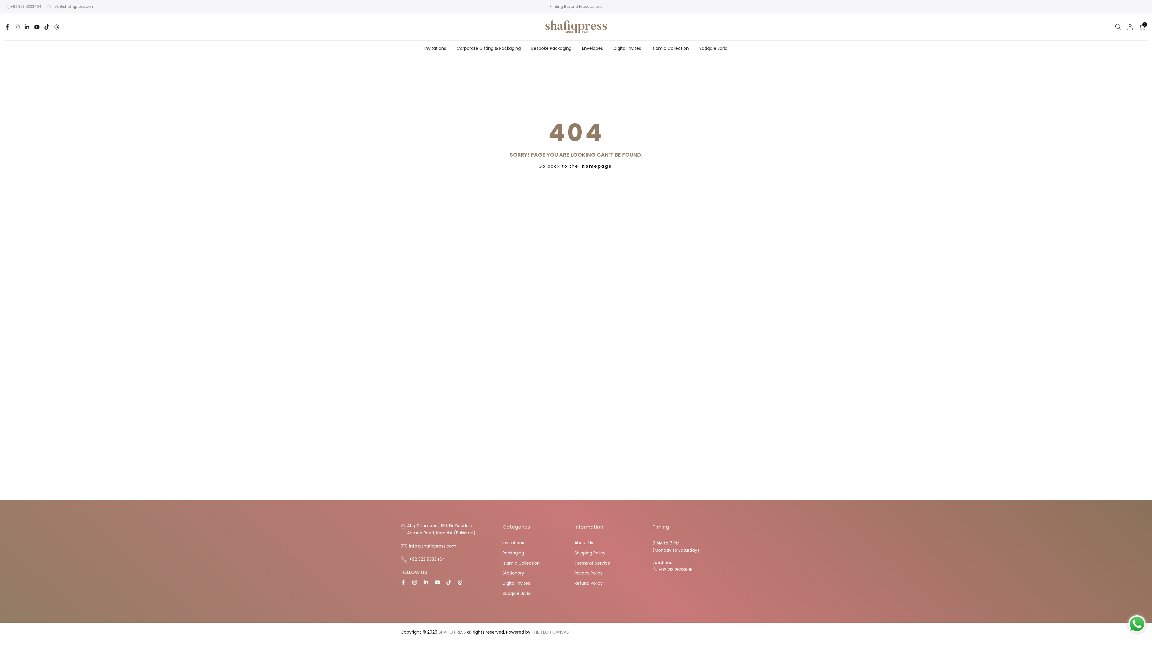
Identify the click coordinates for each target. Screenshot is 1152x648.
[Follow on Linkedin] (27, 27)
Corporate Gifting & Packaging (489, 48)
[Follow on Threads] (56, 27)
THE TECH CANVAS (550, 632)
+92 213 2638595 (674, 570)
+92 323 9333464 (25, 6)
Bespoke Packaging (551, 48)
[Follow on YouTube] (37, 27)
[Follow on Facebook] (7, 27)
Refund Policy (588, 583)
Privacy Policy (588, 573)
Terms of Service (592, 563)
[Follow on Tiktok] (47, 27)
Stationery (513, 573)
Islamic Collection (670, 48)
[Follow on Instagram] (17, 27)
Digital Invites (627, 48)
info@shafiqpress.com (73, 6)
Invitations (435, 48)
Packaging (513, 553)
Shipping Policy (589, 553)
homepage (597, 166)
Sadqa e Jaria (713, 48)
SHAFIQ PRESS (452, 632)
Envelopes (592, 48)
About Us (583, 543)
